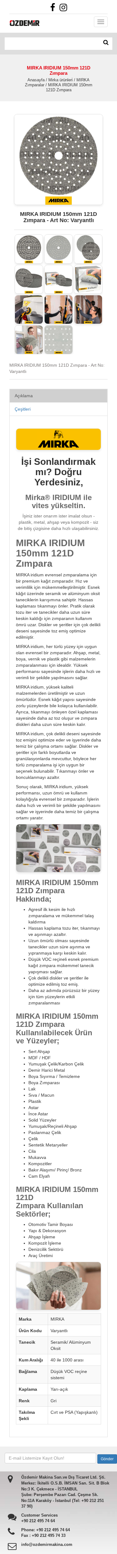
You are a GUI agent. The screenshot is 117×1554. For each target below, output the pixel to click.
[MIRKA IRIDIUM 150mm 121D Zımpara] (29, 248)
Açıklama (24, 395)
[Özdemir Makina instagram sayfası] (65, 9)
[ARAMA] (106, 43)
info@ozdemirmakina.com (46, 1544)
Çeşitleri (23, 409)
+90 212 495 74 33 (49, 1535)
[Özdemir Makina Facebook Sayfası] (54, 9)
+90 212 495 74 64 (38, 1520)
